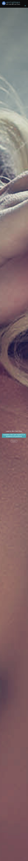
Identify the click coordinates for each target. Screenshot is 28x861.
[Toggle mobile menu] (25, 5)
